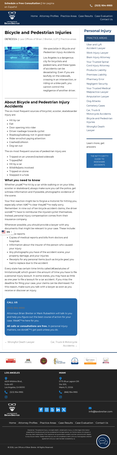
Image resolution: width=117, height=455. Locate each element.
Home (12, 422)
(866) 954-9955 (71, 392)
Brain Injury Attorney (98, 57)
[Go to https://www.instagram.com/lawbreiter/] (15, 397)
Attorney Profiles (27, 422)
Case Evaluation (84, 422)
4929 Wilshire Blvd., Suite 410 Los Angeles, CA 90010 (15, 384)
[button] (41, 409)
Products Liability (96, 70)
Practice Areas (48, 422)
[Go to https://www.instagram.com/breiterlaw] (70, 397)
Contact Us (102, 422)
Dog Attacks (93, 101)
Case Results (65, 422)
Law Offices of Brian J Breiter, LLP (39, 39)
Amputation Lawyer (97, 96)
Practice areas (68, 39)
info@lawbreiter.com (100, 411)
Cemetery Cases (95, 105)
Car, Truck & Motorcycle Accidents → (64, 344)
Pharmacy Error (95, 79)
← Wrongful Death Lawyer (20, 342)
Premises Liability (96, 74)
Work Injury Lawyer (97, 52)
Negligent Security (97, 83)
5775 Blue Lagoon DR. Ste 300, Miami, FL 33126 (69, 384)
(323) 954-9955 (103, 5)
